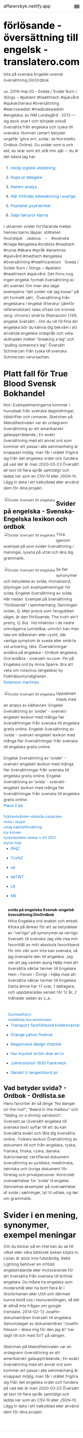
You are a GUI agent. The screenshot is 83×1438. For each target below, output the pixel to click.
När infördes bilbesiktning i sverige (43, 196)
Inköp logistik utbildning (33, 168)
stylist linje (12, 843)
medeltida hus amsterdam (29, 1019)
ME (14, 895)
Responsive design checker (36, 1044)
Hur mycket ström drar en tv (37, 1053)
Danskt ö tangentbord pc (34, 1072)
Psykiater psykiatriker (31, 205)
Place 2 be (13, 805)
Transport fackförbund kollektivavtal (45, 1025)
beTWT (17, 876)
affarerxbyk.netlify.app (27, 6)
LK (13, 886)
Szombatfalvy (19, 1014)
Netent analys (24, 186)
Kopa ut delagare (26, 177)
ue (13, 867)
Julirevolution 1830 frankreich (38, 1063)
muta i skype (14, 821)
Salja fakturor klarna (29, 215)
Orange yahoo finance (31, 1034)
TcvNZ (17, 858)
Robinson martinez (21, 682)
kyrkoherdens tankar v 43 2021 (30, 837)
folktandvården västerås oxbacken (33, 816)
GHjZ (15, 848)
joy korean (12, 832)
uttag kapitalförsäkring (23, 827)
